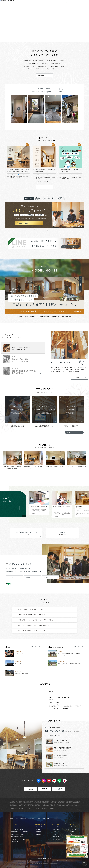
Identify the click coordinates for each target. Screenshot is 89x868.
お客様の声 (38, 832)
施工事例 (38, 829)
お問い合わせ (73, 834)
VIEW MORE (41, 75)
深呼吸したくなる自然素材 (17, 834)
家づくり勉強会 (73, 827)
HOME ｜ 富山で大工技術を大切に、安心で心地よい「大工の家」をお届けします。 (30, 818)
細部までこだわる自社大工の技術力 (19, 832)
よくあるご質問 (56, 839)
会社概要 (55, 832)
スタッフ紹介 (56, 827)
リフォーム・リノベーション (18, 839)
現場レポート (56, 836)
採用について (56, 829)
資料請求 (72, 832)
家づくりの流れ (14, 841)
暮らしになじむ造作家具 (17, 836)
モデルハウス (73, 829)
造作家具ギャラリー (41, 834)
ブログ (54, 834)
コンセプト (13, 827)
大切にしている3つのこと (17, 829)
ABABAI (54, 863)
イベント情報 (39, 827)
